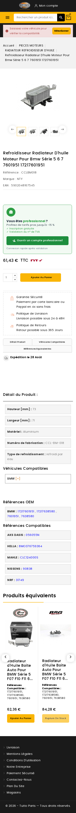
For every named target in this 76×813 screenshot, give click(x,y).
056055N (33, 535)
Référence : (11, 172)
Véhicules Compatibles (52, 342)
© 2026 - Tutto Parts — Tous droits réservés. (38, 806)
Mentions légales (19, 754)
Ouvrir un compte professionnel (40, 240)
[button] (12, 129)
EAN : (6, 185)
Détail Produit (17, 342)
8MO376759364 (30, 546)
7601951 (13, 516)
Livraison (13, 747)
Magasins (14, 792)
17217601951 (26, 511)
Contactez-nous (19, 779)
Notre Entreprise (19, 767)
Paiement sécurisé (21, 773)
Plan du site (15, 786)
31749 (20, 580)
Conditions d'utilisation (24, 760)
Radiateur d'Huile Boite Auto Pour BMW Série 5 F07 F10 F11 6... (20, 670)
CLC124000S (29, 557)
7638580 (27, 516)
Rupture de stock (55, 718)
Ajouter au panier (41, 277)
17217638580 (46, 511)
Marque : (9, 179)
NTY (20, 179)
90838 (27, 568)
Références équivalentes (37, 349)
